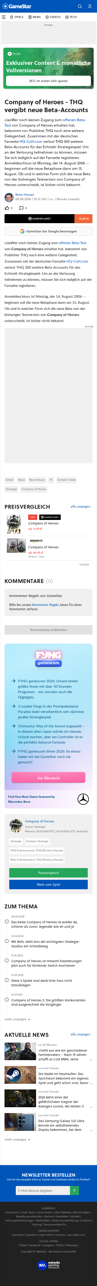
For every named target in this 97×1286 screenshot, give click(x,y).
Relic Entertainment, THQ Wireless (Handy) (36, 860)
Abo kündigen (81, 1212)
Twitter (23, 1245)
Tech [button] (73, 17)
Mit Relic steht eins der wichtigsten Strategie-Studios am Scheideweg (45, 943)
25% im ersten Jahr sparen (48, 81)
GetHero (60, 1235)
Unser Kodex (44, 1212)
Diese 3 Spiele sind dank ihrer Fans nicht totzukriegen (41, 982)
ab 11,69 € (35, 529)
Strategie (11, 489)
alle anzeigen (80, 506)
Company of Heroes (33, 489)
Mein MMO (46, 1235)
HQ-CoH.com (30, 141)
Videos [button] (55, 17)
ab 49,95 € (35, 553)
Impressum (12, 1212)
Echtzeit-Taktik (67, 480)
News (21, 480)
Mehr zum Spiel (48, 884)
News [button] (37, 17)
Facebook (34, 1245)
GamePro (31, 1235)
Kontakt (75, 1216)
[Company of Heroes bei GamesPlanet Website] (16, 524)
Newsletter (61, 1216)
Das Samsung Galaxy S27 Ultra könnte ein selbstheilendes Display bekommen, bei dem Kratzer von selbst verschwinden (62, 1127)
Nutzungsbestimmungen (19, 1220)
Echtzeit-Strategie (37, 841)
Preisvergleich (27, 506)
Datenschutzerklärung (65, 1220)
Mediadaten (43, 1220)
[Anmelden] (74, 1190)
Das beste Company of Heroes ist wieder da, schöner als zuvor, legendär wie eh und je (44, 924)
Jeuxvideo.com (76, 1235)
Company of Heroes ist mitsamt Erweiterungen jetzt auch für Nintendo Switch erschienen (46, 963)
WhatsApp (72, 1245)
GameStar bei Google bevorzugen (51, 231)
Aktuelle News (27, 1034)
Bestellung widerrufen (29, 1216)
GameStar (18, 1235)
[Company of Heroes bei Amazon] (16, 548)
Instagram (48, 1245)
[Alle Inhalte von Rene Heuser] (9, 197)
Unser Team (28, 1212)
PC (51, 480)
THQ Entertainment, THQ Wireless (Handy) (36, 850)
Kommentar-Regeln (45, 604)
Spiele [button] (19, 17)
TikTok (60, 1245)
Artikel (10, 480)
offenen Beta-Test (72, 242)
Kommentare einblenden (48, 630)
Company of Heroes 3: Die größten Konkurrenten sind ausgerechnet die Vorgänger (48, 1002)
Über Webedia (62, 1212)
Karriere (48, 1216)
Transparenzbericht (54, 1224)
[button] (79, 6)
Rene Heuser (24, 195)
